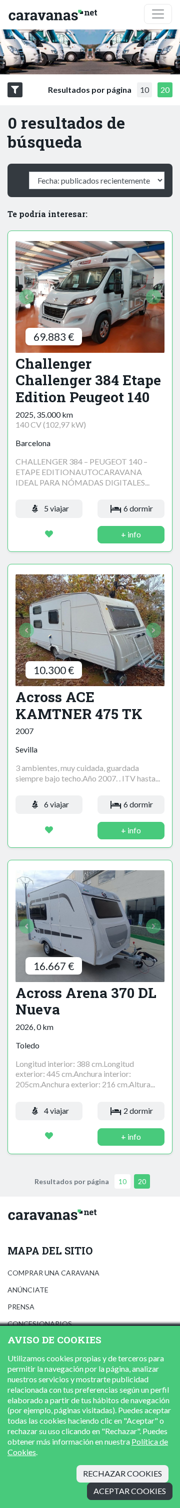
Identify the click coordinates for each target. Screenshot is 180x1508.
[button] (27, 297)
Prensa (21, 1306)
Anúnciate (28, 1289)
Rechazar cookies (122, 1473)
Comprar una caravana (54, 1272)
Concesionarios (40, 1323)
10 (144, 89)
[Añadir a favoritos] (49, 534)
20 (165, 89)
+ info (131, 534)
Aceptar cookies (130, 1491)
